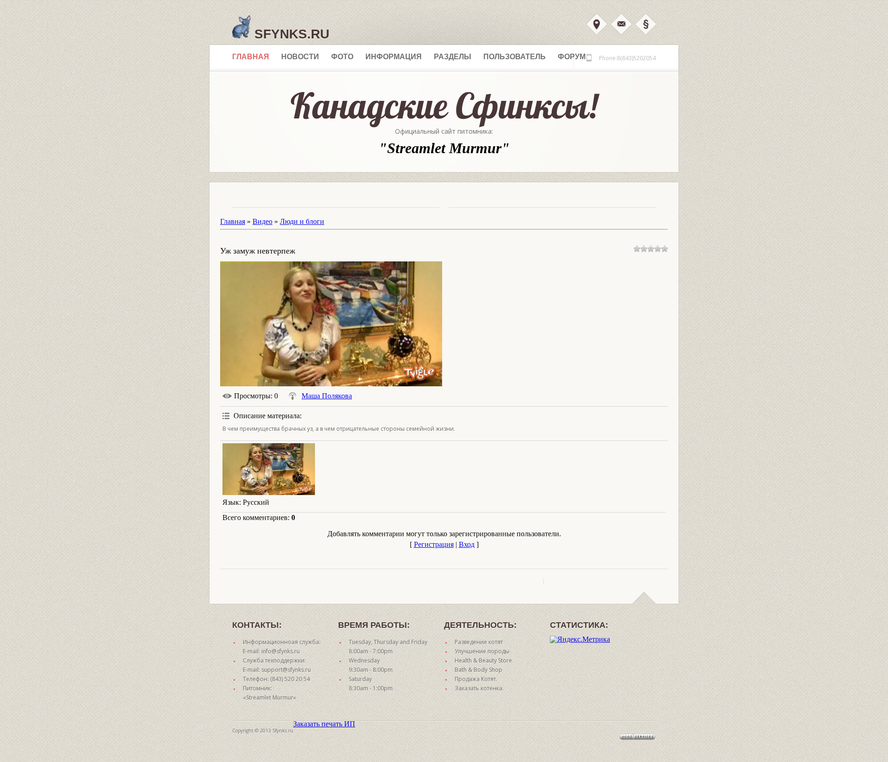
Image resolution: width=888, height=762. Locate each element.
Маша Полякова (327, 396)
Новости (300, 57)
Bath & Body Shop (478, 670)
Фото (342, 57)
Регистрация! (646, 24)
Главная (250, 57)
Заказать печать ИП (324, 724)
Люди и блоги (302, 221)
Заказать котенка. (479, 688)
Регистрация (434, 544)
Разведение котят (479, 642)
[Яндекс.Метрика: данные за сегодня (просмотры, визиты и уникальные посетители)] (580, 639)
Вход (597, 24)
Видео (262, 221)
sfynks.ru (290, 34)
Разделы (452, 57)
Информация (393, 57)
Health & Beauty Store (483, 660)
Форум (572, 57)
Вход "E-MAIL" (621, 24)
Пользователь (514, 57)
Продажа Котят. (476, 679)
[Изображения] (268, 469)
